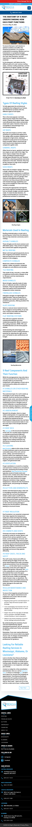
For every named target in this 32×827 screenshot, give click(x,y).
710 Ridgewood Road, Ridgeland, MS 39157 (8, 772)
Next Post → (24, 688)
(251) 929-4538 (7, 821)
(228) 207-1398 (6, 799)
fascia (7, 566)
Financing (4, 727)
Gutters (4, 722)
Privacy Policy (24, 825)
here (20, 673)
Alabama (4, 740)
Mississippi (5, 737)
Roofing (4, 716)
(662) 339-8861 (7, 785)
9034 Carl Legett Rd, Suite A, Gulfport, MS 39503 (11, 793)
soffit (26, 569)
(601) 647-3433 (17, 13)
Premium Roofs (6, 719)
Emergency (5, 725)
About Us (4, 730)
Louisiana (4, 742)
